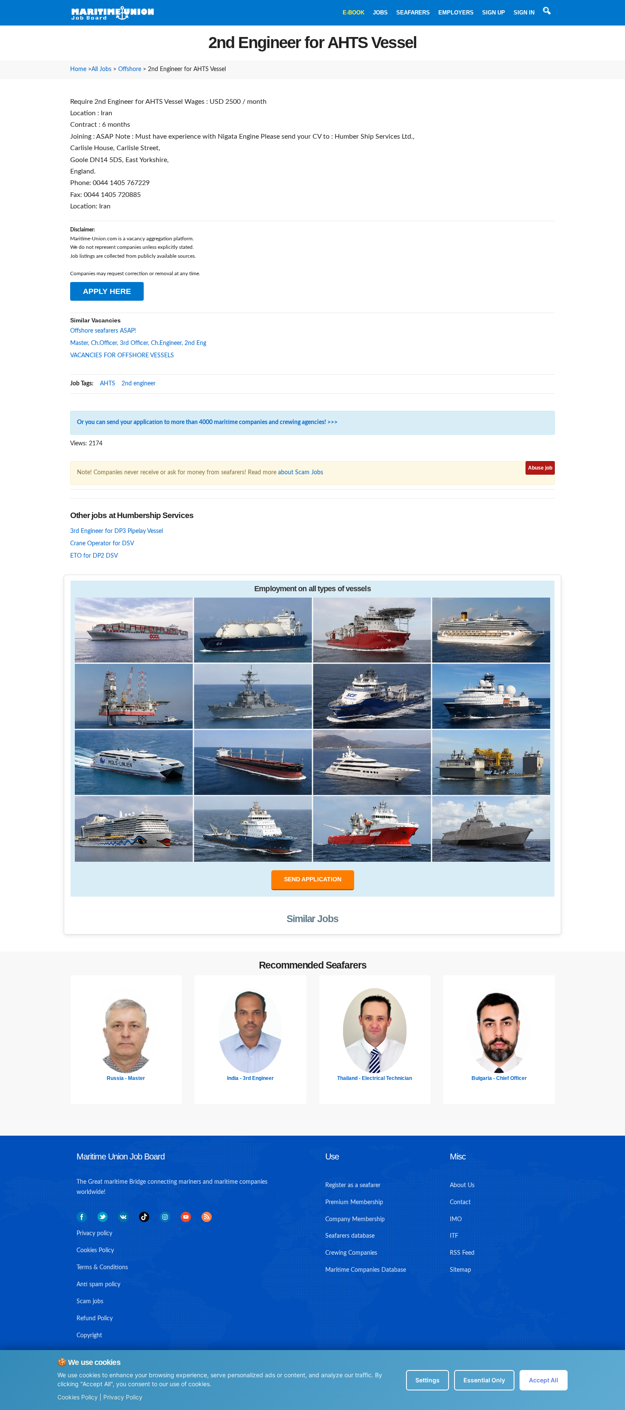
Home (78, 69)
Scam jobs (90, 1302)
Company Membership (355, 1219)
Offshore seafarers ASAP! (103, 331)
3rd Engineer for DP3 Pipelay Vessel (116, 531)
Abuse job (540, 468)
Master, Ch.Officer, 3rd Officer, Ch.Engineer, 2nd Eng (138, 343)
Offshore (129, 69)
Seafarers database (350, 1236)
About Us (462, 1185)
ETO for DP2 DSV (94, 556)
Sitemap (460, 1270)
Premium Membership (354, 1202)
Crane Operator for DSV (102, 544)
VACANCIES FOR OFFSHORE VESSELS (122, 356)
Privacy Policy (122, 1397)
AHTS (107, 384)
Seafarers (413, 12)
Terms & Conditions (102, 1267)
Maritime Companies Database (365, 1270)
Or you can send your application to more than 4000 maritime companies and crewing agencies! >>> (207, 422)
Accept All (543, 1380)
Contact (460, 1202)
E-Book (353, 12)
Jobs (380, 12)
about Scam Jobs (300, 473)
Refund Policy (95, 1319)
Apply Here (107, 291)
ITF (454, 1236)
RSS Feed (462, 1253)
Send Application (312, 879)
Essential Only (484, 1380)
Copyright (89, 1336)
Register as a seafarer (353, 1185)
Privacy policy (94, 1233)
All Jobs (101, 69)
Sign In (524, 12)
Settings (427, 1380)
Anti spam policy (98, 1285)
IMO (456, 1219)
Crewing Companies (351, 1253)
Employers (456, 12)
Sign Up (493, 12)
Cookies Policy (77, 1397)
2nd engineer (139, 384)
